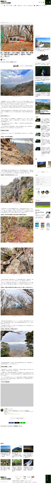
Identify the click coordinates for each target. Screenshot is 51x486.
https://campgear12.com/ (9, 413)
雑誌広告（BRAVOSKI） (20, 482)
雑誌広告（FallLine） (28, 482)
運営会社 (22, 480)
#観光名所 (38, 179)
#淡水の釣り (38, 181)
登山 (4, 5)
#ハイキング (10, 426)
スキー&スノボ (29, 5)
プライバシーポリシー (28, 480)
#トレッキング (3, 426)
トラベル (24, 5)
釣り (11, 5)
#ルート (20, 426)
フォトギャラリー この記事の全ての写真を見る (26, 65)
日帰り (8, 57)
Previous (35, 165)
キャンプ (8, 5)
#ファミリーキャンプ (44, 182)
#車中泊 (37, 178)
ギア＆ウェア (20, 5)
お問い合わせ (35, 482)
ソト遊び (14, 5)
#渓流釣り (38, 182)
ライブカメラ (45, 5)
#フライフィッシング (44, 179)
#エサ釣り (43, 181)
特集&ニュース (38, 5)
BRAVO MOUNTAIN (3, 22)
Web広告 (14, 482)
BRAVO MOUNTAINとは (16, 480)
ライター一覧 (43, 196)
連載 (34, 5)
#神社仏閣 (15, 426)
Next (49, 165)
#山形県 (37, 184)
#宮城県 (41, 184)
